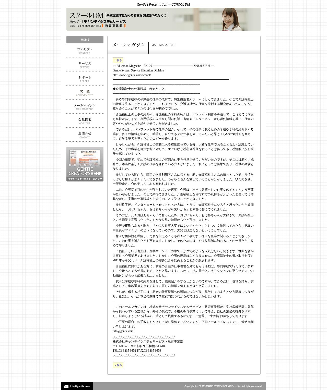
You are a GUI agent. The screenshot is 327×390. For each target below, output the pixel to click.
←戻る (118, 60)
